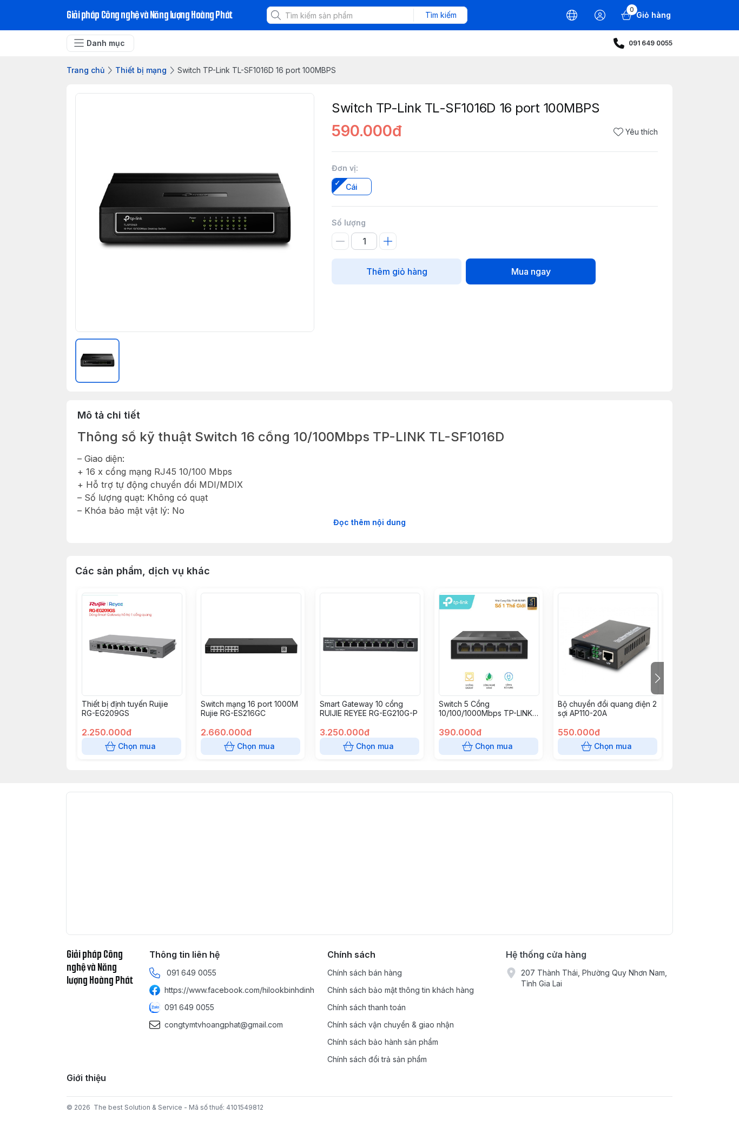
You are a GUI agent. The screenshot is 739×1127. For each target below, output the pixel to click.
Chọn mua (137, 746)
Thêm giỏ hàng (396, 271)
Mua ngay (531, 271)
